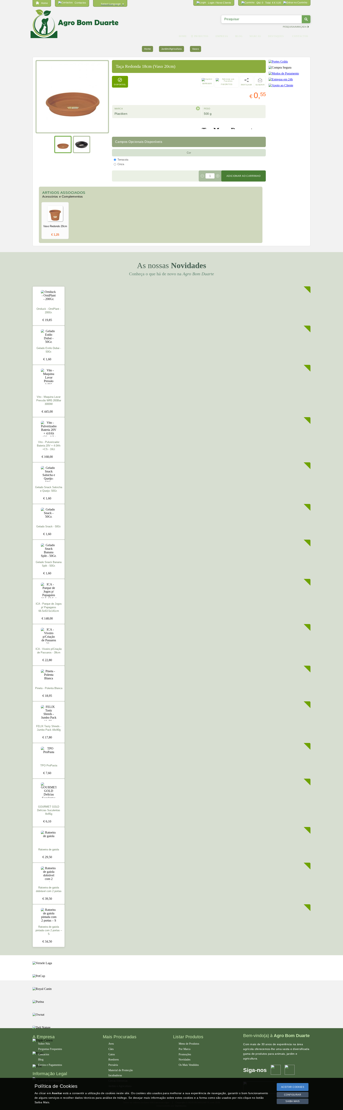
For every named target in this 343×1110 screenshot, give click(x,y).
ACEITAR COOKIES (292, 1087)
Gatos (111, 1054)
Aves (111, 1043)
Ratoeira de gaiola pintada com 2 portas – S (49, 930)
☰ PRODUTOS (199, 36)
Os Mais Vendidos (189, 1064)
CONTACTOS (300, 36)
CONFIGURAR (292, 1095)
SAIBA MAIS (292, 1101)
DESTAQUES (276, 36)
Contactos (43, 1054)
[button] (198, 108)
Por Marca (184, 1049)
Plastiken (121, 113)
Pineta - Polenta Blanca (48, 688)
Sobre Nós (44, 1043)
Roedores (113, 1059)
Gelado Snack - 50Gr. (48, 526)
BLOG (238, 36)
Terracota (123, 159)
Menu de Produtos (189, 1043)
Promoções (185, 1054)
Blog (40, 1059)
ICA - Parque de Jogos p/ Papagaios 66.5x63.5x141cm (49, 607)
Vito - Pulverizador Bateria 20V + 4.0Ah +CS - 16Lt (48, 446)
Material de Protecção (120, 1070)
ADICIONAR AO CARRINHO (243, 176)
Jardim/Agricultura (171, 49)
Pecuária (113, 1064)
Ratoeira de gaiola (48, 849)
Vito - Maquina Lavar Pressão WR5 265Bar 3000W (48, 400)
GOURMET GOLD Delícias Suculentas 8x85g (48, 810)
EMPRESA (222, 36)
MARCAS (255, 36)
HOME (183, 36)
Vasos (195, 49)
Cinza (121, 164)
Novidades (184, 1059)
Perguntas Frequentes (50, 1049)
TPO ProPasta (48, 765)
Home (147, 49)
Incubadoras (115, 1075)
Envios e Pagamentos (50, 1064)
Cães (111, 1049)
